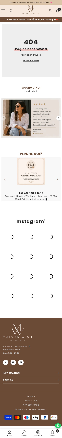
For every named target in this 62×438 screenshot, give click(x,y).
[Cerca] (11, 11)
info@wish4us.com (11, 349)
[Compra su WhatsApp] (58, 425)
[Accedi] (50, 10)
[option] (31, 19)
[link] (31, 118)
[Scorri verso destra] (57, 179)
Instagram (30, 221)
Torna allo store (31, 60)
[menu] (3, 11)
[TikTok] (21, 362)
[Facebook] (5, 362)
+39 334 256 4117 (21, 346)
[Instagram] (13, 362)
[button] (58, 118)
